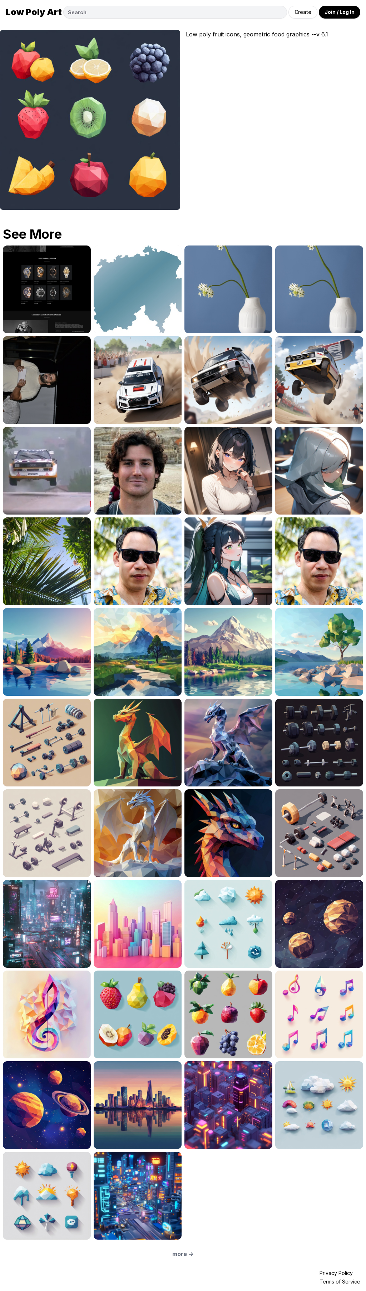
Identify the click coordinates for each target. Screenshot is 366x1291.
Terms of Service (340, 1282)
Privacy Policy (336, 1273)
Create (303, 12)
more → (183, 1253)
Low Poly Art (34, 12)
